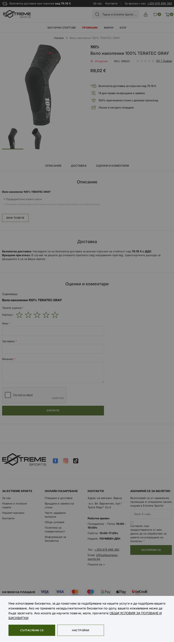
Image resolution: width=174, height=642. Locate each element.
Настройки (80, 630)
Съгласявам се (32, 630)
